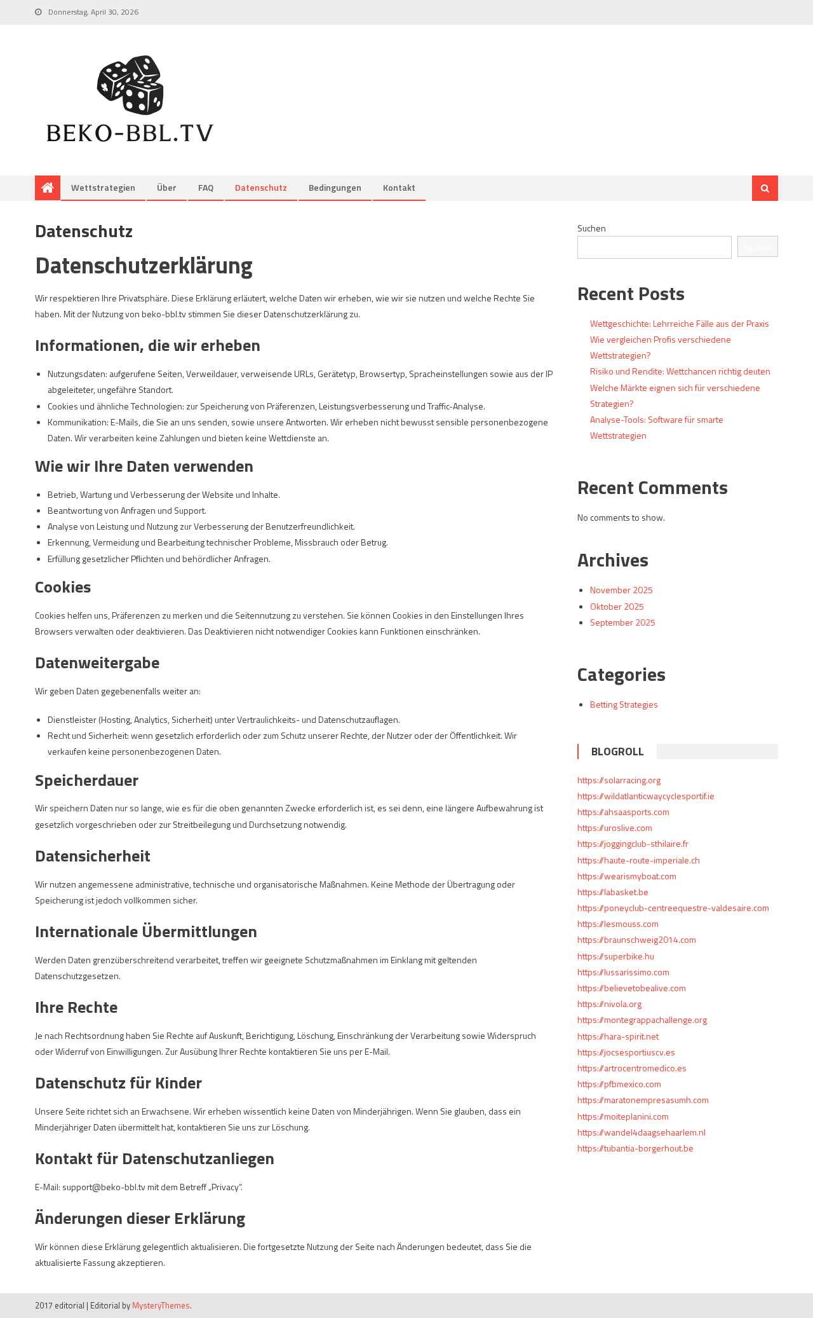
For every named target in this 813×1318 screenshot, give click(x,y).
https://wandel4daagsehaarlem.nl (641, 1132)
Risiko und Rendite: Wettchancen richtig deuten (680, 371)
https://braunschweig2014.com (636, 939)
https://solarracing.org (619, 779)
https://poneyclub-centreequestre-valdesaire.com (673, 907)
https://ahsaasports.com (623, 811)
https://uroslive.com (614, 827)
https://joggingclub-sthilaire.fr (633, 843)
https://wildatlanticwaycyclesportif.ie (646, 795)
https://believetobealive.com (631, 987)
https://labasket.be (612, 891)
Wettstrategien (103, 187)
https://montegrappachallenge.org (642, 1019)
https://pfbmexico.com (619, 1083)
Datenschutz (261, 187)
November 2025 (621, 589)
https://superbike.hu (615, 956)
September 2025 (622, 622)
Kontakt (399, 187)
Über (167, 187)
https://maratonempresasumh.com (643, 1099)
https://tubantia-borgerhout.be (635, 1148)
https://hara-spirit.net (618, 1036)
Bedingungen (335, 187)
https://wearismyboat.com (626, 875)
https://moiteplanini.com (623, 1116)
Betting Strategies (624, 704)
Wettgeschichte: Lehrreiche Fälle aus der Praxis (679, 323)
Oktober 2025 (617, 606)
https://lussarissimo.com (623, 971)
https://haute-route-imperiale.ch (638, 860)
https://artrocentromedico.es (632, 1067)
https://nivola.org (609, 1003)
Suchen (591, 228)
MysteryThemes (161, 1305)
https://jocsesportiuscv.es (626, 1052)
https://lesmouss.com (618, 923)
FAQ (205, 187)
